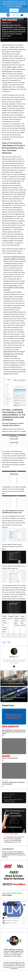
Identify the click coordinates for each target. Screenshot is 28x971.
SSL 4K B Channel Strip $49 (9, 758)
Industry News (11, 726)
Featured (4, 19)
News (17, 726)
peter (17, 657)
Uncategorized (6, 756)
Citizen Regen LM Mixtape (12, 925)
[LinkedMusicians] (8, 16)
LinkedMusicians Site (12, 19)
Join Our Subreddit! (11, 834)
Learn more (14, 10)
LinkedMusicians (5, 925)
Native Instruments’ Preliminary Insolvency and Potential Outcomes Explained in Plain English (14, 731)
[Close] (25, 6)
